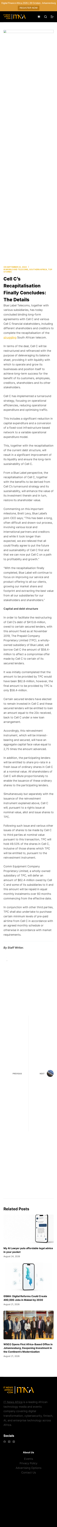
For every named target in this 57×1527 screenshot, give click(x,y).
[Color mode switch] (38, 16)
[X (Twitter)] (9, 1441)
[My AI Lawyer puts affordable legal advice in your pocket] (28, 1229)
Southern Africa (38, 269)
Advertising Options (28, 1467)
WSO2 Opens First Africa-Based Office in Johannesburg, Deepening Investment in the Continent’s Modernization (28, 1348)
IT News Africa (12, 1402)
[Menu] (52, 16)
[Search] (45, 16)
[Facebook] (4, 1441)
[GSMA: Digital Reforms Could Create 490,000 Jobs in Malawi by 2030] (28, 1277)
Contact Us (28, 1472)
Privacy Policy (28, 1463)
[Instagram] (14, 1441)
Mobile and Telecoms (17, 269)
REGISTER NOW (29, 7)
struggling (9, 337)
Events (28, 1458)
